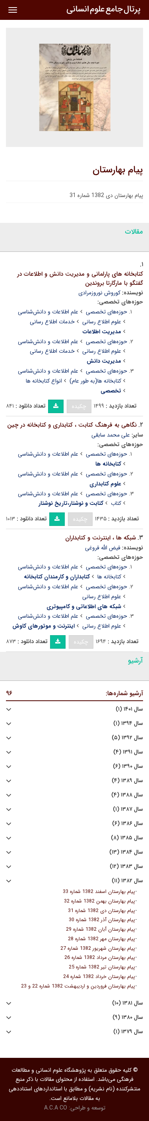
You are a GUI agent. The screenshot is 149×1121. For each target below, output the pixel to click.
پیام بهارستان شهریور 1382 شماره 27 (97, 949)
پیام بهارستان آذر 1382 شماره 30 (102, 920)
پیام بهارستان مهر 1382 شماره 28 (101, 939)
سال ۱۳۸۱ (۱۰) (127, 1003)
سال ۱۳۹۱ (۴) (128, 752)
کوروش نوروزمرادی (99, 292)
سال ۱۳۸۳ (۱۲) (126, 866)
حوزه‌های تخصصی (106, 311)
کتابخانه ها (109, 576)
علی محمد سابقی (110, 435)
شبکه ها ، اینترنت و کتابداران (100, 538)
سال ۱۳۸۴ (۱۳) (126, 852)
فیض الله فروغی (102, 547)
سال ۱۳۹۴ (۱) (128, 723)
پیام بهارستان (118, 170)
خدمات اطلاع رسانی (52, 321)
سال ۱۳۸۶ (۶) (127, 823)
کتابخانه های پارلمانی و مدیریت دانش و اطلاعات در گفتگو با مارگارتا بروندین (80, 278)
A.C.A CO (55, 1108)
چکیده (79, 406)
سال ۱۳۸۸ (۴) (127, 795)
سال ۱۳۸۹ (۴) (127, 781)
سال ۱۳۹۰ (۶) (128, 766)
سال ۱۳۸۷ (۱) (128, 809)
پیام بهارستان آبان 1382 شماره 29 (100, 930)
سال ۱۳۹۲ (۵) (127, 738)
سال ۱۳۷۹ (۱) (128, 1032)
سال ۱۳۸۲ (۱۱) (127, 881)
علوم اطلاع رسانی (101, 321)
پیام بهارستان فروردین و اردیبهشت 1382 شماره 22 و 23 (78, 986)
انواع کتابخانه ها (44, 381)
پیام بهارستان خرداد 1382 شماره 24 (99, 977)
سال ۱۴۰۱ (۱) (129, 709)
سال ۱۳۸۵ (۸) (127, 838)
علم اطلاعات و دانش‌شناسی (48, 311)
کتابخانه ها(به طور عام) (95, 381)
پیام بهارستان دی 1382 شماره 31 (101, 911)
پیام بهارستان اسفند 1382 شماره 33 (99, 892)
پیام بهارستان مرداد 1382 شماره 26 (99, 958)
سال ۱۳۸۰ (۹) (127, 1017)
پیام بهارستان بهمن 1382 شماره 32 (99, 901)
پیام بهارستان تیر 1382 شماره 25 (102, 967)
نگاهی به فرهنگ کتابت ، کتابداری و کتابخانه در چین (72, 425)
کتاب (116, 503)
